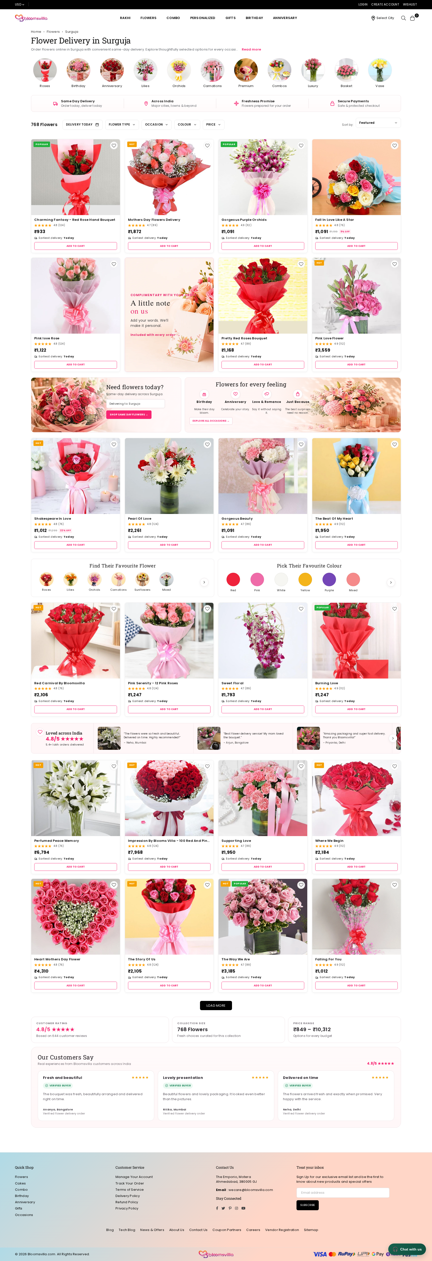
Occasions (24, 1214)
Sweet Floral (233, 683)
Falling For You (328, 959)
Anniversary (285, 18)
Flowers (148, 18)
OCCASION (154, 124)
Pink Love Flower (329, 338)
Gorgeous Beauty (237, 518)
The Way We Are (236, 959)
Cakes (20, 1183)
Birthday (254, 18)
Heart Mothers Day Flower (57, 959)
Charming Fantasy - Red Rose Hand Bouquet (74, 220)
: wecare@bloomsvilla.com (249, 1189)
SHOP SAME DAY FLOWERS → (129, 414)
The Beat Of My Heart (334, 518)
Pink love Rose (47, 338)
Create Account (385, 4)
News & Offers (152, 1229)
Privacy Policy (127, 1208)
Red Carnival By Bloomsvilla (59, 683)
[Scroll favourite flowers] (204, 582)
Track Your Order (130, 1183)
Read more (251, 49)
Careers (253, 1229)
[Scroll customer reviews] (393, 738)
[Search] (403, 18)
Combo (173, 18)
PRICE (211, 124)
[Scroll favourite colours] (391, 582)
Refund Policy (127, 1202)
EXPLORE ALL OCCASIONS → (211, 420)
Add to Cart (75, 246)
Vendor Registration (282, 1229)
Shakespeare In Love (52, 518)
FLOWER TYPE (119, 124)
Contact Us (198, 1229)
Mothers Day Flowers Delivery (154, 220)
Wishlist (410, 4)
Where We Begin (329, 841)
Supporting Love (236, 841)
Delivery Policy (128, 1195)
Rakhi (125, 18)
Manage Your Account (134, 1176)
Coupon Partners (226, 1229)
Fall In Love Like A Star (334, 220)
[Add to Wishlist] (114, 145)
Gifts (231, 18)
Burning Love (326, 683)
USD (18, 4)
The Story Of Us (142, 959)
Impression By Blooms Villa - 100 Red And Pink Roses (169, 841)
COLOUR (184, 124)
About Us (176, 1229)
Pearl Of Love (139, 518)
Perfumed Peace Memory (56, 841)
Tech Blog (127, 1229)
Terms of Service (130, 1189)
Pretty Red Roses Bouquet (244, 338)
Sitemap (311, 1229)
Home (36, 32)
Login (363, 4)
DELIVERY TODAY (79, 124)
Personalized (203, 18)
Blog (110, 1229)
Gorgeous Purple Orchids (244, 220)
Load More (216, 1005)
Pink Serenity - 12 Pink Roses (153, 683)
